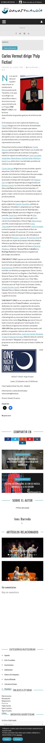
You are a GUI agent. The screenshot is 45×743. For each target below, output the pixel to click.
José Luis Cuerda (28, 334)
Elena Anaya (16, 158)
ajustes (19, 735)
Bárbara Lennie (8, 185)
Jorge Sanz (6, 158)
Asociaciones (9, 665)
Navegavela (6, 698)
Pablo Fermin (6, 706)
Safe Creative (7, 708)
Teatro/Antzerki (9, 48)
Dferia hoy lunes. (22, 574)
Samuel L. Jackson (19, 238)
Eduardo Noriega (16, 337)
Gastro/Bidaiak (9, 679)
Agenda (7, 655)
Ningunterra (6, 701)
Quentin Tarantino (22, 204)
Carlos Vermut (7, 168)
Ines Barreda (33, 67)
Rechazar (18, 739)
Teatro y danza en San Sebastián (22, 550)
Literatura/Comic (10, 684)
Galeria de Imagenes (11, 674)
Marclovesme (6, 696)
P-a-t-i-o (5, 703)
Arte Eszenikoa (15, 555)
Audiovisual (8, 669)
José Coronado (35, 155)
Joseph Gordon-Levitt (10, 287)
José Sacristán (26, 158)
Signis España (7, 711)
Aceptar (6, 739)
